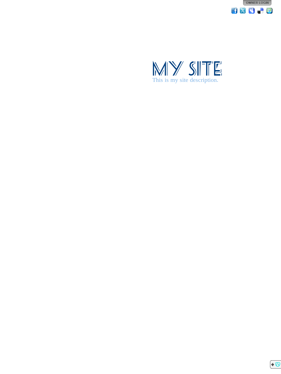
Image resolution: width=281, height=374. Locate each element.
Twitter (243, 11)
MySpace (252, 11)
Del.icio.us (261, 11)
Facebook (234, 11)
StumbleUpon (269, 11)
